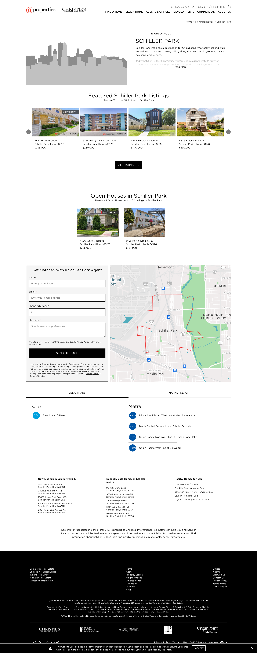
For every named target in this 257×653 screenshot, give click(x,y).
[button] (170, 323)
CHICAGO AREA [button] (182, 6)
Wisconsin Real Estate (41, 581)
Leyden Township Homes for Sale (191, 499)
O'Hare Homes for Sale (186, 484)
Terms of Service (37, 376)
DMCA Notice (220, 586)
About (129, 572)
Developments (183, 11)
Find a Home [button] (114, 11)
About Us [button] (224, 11)
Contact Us (218, 578)
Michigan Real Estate (40, 578)
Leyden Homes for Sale (186, 496)
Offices (216, 569)
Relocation (131, 583)
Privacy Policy (82, 342)
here (96, 369)
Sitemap (213, 642)
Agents (216, 572)
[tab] (77, 393)
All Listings (126, 165)
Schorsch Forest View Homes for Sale (193, 492)
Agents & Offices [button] (158, 11)
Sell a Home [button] (134, 11)
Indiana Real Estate (40, 575)
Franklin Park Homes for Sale (189, 488)
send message (67, 353)
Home (129, 569)
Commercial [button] (206, 11)
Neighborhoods (134, 578)
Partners (130, 586)
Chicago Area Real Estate (43, 572)
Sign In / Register (211, 6)
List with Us (219, 575)
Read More (180, 66)
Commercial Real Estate (42, 569)
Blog (128, 589)
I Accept (199, 648)
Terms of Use (219, 583)
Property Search (134, 575)
